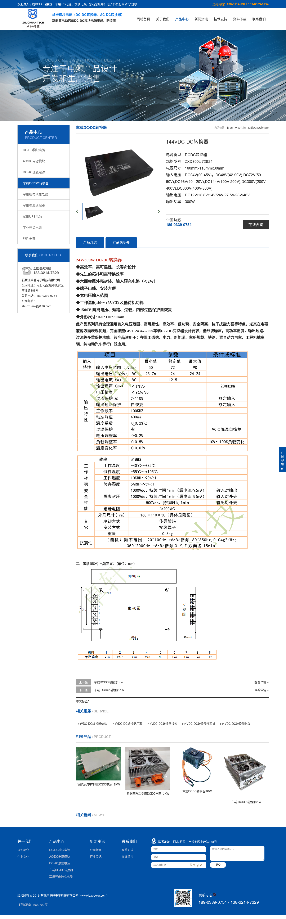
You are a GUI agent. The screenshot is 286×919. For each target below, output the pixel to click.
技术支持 (220, 19)
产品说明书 (121, 242)
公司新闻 (96, 850)
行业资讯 (96, 856)
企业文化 (23, 856)
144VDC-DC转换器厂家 (126, 723)
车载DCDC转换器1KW (108, 682)
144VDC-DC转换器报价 (161, 723)
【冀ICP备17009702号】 (33, 904)
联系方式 (127, 850)
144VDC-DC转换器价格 (91, 723)
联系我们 (259, 19)
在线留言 (127, 856)
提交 (218, 864)
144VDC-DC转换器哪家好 (198, 723)
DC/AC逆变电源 (34, 172)
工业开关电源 (32, 227)
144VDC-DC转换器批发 (235, 723)
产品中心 (182, 19)
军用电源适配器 (34, 205)
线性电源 (29, 238)
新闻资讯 (201, 19)
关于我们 (162, 19)
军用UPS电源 (32, 216)
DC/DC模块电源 (34, 150)
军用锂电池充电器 (35, 194)
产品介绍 (90, 242)
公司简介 (23, 850)
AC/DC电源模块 (34, 161)
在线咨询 (255, 224)
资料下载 (239, 19)
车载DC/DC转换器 (36, 183)
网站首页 (143, 19)
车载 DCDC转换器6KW (109, 690)
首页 (229, 127)
